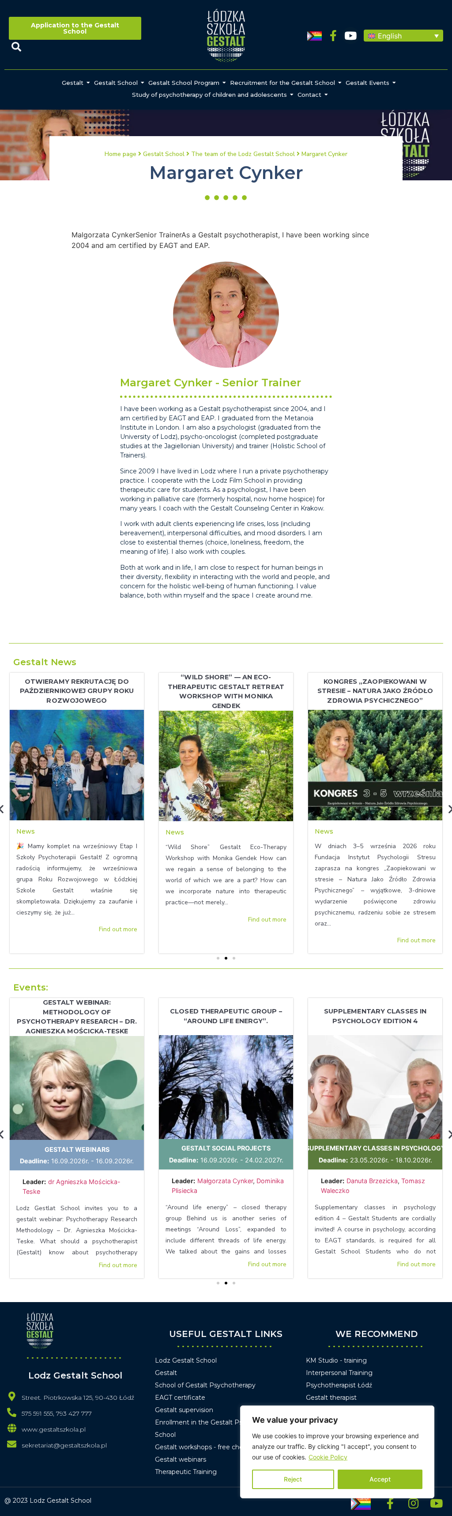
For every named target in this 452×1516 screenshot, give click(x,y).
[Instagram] (413, 1503)
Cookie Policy (328, 1457)
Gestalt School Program (183, 82)
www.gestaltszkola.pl (54, 1429)
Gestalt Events (367, 82)
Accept (380, 1479)
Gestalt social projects (226, 1148)
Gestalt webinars (77, 1149)
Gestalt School (116, 82)
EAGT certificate (180, 1398)
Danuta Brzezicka (372, 1181)
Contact (309, 94)
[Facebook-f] (333, 35)
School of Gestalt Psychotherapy (205, 1385)
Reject (293, 1479)
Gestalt (72, 82)
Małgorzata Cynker (225, 1181)
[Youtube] (350, 35)
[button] (403, 36)
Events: (30, 987)
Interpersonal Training (339, 1373)
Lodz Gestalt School (186, 1360)
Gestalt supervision (184, 1410)
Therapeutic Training (186, 1472)
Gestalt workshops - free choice (203, 1447)
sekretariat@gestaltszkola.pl (64, 1445)
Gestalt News (44, 662)
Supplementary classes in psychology (375, 1148)
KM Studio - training (336, 1360)
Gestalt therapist (331, 1398)
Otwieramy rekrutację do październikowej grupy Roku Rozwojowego (77, 691)
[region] (337, 1452)
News (25, 831)
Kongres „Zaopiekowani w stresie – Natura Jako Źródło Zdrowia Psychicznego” (375, 691)
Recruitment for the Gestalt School (282, 82)
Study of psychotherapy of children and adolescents (209, 94)
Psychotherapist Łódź (339, 1385)
